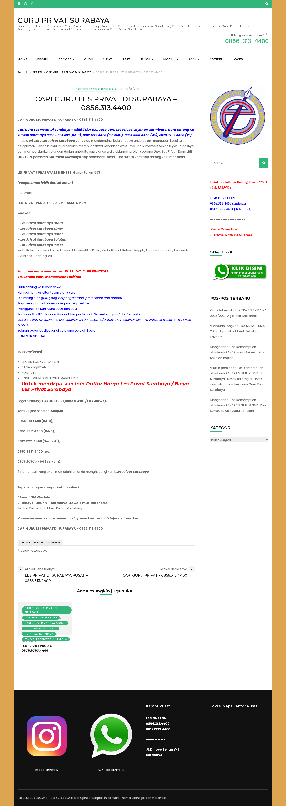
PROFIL (43, 59)
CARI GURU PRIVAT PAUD (41, 617)
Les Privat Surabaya (39, 633)
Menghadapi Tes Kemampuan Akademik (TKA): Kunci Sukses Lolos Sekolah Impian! (237, 352)
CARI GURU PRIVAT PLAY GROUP (45, 623)
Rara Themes (122, 798)
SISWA (108, 59)
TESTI (126, 59)
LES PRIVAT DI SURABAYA (40, 628)
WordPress (159, 798)
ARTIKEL (216, 59)
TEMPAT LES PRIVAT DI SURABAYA (46, 639)
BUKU (145, 59)
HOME (22, 59)
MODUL (169, 59)
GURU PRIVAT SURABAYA (63, 20)
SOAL (192, 59)
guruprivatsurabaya (34, 551)
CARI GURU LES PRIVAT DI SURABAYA (95, 89)
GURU (88, 59)
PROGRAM (66, 59)
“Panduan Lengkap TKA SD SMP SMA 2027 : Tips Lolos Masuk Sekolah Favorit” (237, 331)
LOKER (237, 59)
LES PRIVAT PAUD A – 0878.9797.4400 (38, 648)
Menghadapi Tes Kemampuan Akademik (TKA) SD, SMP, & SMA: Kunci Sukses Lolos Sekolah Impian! (239, 405)
